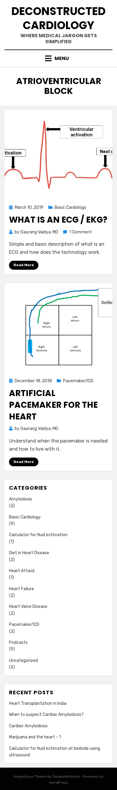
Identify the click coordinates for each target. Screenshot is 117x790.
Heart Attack (22, 570)
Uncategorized (23, 660)
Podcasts (18, 642)
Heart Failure (21, 588)
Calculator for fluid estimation (38, 534)
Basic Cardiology (70, 207)
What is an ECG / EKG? (58, 220)
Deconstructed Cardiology (58, 18)
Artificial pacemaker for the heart (53, 404)
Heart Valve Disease (28, 606)
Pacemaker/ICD (78, 380)
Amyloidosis (20, 499)
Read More (24, 265)
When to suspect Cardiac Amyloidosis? (46, 714)
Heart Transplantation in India (37, 703)
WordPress (58, 782)
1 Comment (80, 232)
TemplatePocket (66, 776)
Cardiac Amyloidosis (28, 725)
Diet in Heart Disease (29, 552)
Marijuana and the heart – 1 (35, 737)
